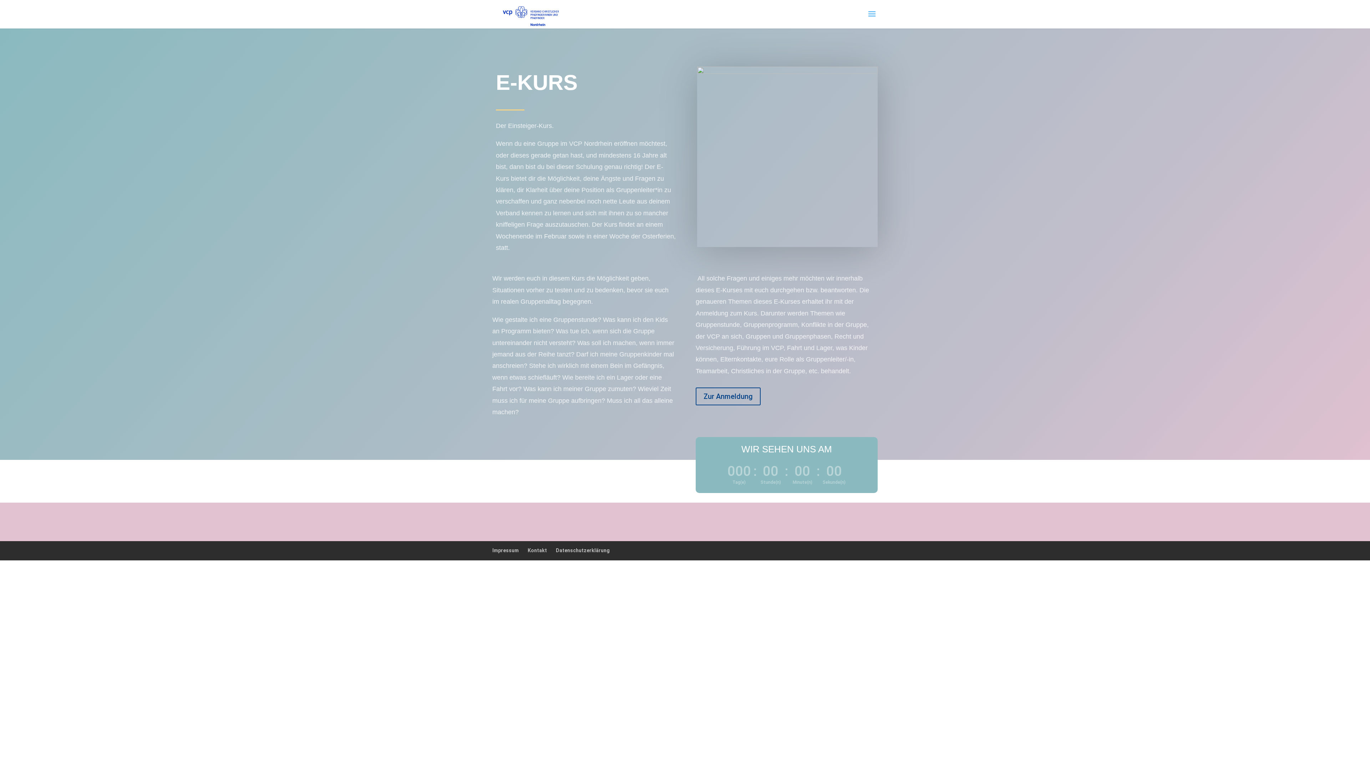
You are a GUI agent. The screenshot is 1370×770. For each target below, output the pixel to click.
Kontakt (537, 550)
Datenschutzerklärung (583, 550)
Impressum (505, 550)
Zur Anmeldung (728, 396)
